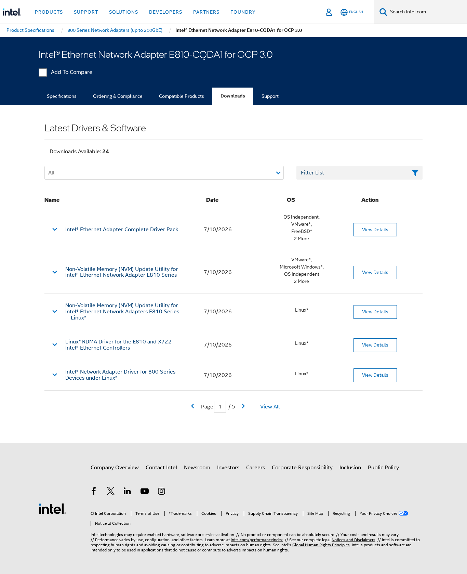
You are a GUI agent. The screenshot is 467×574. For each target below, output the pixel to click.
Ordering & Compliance (118, 96)
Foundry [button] (243, 12)
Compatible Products (181, 96)
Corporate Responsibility (302, 467)
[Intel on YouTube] (144, 492)
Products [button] (49, 12)
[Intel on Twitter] (111, 492)
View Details (375, 229)
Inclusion (350, 467)
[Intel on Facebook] (93, 492)
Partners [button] (206, 12)
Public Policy (383, 467)
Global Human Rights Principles (321, 544)
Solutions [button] (123, 12)
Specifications (62, 96)
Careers (255, 467)
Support (270, 96)
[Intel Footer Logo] (52, 508)
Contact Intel (161, 467)
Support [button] (86, 12)
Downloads (233, 96)
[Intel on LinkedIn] (127, 492)
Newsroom (197, 467)
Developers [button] (165, 12)
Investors (228, 467)
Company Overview (115, 467)
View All (270, 406)
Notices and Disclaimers (353, 539)
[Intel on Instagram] (161, 492)
